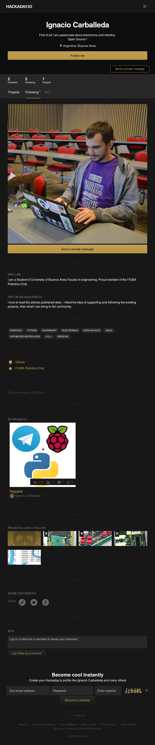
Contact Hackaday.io (44, 724)
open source (91, 330)
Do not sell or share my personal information (77, 728)
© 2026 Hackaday (77, 736)
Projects (14, 92)
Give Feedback (68, 724)
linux (108, 330)
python (32, 330)
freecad (62, 336)
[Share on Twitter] (34, 601)
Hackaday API (129, 724)
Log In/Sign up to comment (26, 653)
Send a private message (129, 69)
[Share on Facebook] (45, 601)
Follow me (77, 55)
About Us (23, 724)
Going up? (79, 715)
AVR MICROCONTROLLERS (25, 336)
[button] (144, 6)
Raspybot (16, 491)
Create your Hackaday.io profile (50, 680)
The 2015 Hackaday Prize (46, 534)
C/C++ (48, 336)
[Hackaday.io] (19, 6)
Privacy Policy (108, 724)
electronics (70, 330)
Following (33, 92)
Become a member (77, 700)
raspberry (49, 330)
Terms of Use (88, 724)
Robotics (16, 330)
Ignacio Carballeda (28, 495)
